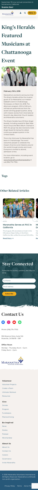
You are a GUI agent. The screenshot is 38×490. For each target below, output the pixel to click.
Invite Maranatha (8, 463)
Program (5, 409)
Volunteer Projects (9, 384)
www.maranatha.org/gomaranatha (17, 160)
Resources (6, 396)
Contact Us (6, 451)
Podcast (5, 434)
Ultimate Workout (9, 392)
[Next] (34, 219)
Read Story (7, 238)
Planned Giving (8, 417)
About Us (5, 447)
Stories (4, 430)
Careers (5, 455)
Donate (5, 405)
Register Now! (7, 7)
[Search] (25, 13)
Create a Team (7, 388)
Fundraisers (6, 413)
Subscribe (9, 294)
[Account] (20, 13)
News (4, 426)
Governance (6, 459)
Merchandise (7, 438)
